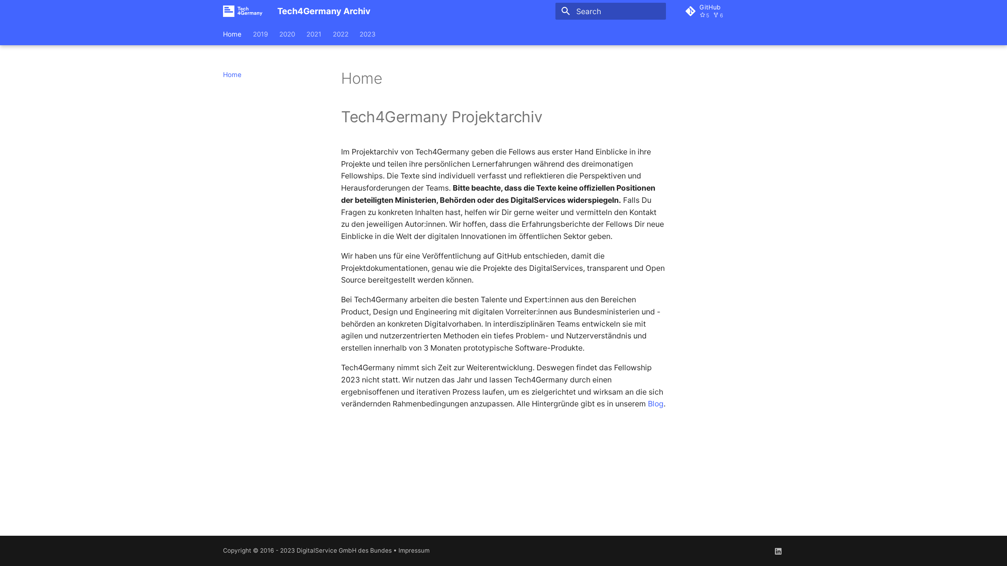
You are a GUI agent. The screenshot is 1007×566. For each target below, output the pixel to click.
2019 (260, 34)
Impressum (414, 550)
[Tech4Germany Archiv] (242, 11)
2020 (287, 34)
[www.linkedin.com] (778, 550)
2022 (340, 34)
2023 (368, 34)
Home (232, 34)
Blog (656, 403)
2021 (313, 34)
